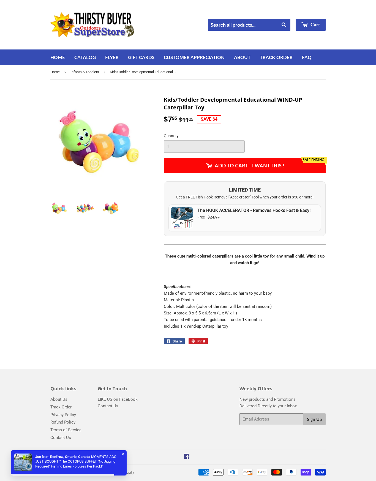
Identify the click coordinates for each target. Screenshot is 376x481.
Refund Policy (62, 422)
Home (57, 57)
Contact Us (60, 437)
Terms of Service (65, 429)
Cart (314, 24)
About (242, 57)
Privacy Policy (63, 414)
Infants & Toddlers (84, 72)
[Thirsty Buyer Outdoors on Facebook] (187, 457)
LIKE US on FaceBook (118, 399)
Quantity (171, 136)
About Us (58, 399)
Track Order (276, 57)
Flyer (112, 57)
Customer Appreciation (194, 57)
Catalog (85, 57)
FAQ (307, 57)
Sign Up (314, 419)
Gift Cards (141, 57)
